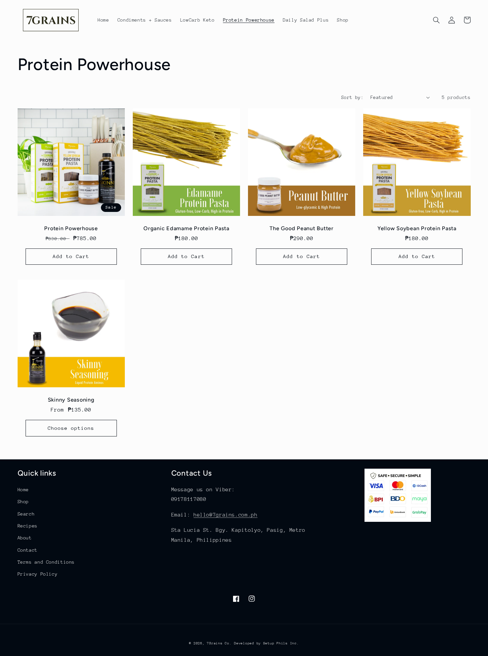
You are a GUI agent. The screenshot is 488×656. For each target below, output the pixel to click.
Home (23, 489)
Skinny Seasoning (71, 400)
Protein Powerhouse (71, 228)
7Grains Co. (219, 643)
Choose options (71, 428)
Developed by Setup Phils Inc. (266, 643)
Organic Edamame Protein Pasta (186, 228)
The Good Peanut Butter (302, 228)
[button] (436, 20)
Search (26, 513)
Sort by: (352, 97)
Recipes (28, 525)
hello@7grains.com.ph (226, 515)
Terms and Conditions (46, 562)
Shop (23, 501)
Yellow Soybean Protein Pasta (416, 228)
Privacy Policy (38, 574)
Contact (28, 550)
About (25, 537)
